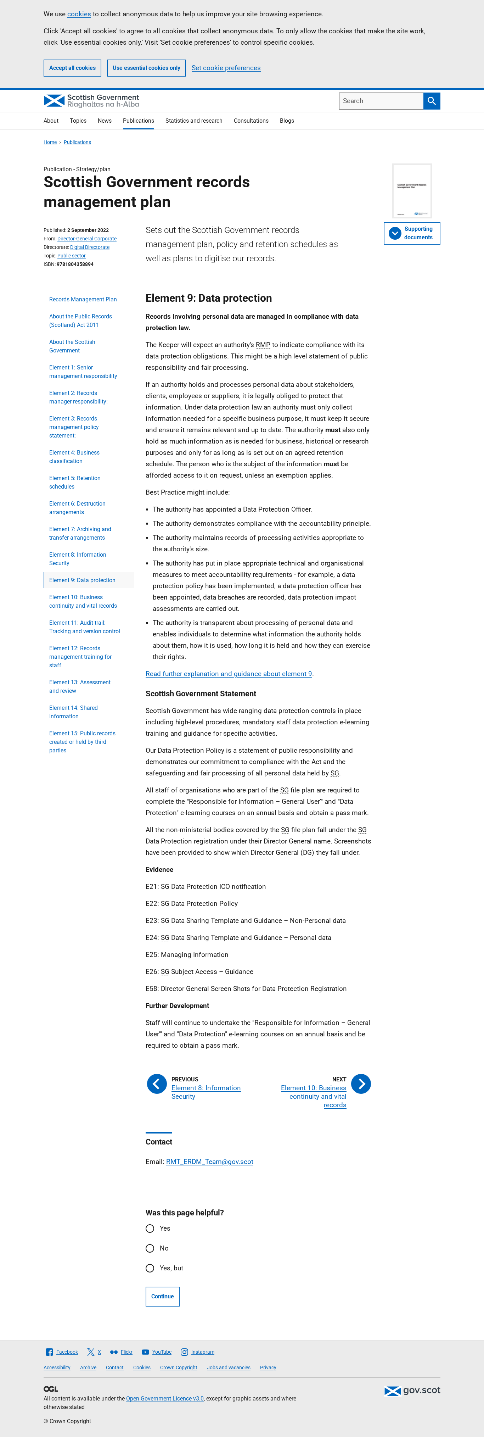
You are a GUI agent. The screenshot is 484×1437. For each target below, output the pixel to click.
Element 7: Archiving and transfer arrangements (80, 533)
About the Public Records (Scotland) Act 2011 (80, 320)
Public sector (71, 255)
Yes (165, 1228)
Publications (138, 120)
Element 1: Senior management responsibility (83, 371)
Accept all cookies (72, 68)
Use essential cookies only (146, 68)
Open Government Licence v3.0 (165, 1398)
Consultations (251, 120)
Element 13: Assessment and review (80, 686)
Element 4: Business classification (74, 456)
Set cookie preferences (226, 68)
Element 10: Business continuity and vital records (83, 601)
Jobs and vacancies (229, 1367)
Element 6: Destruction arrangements (77, 508)
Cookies (142, 1367)
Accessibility (57, 1367)
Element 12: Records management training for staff (80, 657)
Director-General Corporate (87, 238)
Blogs (287, 120)
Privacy (268, 1367)
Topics (78, 120)
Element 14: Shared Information (73, 712)
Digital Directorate (89, 247)
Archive (88, 1367)
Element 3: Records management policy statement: (74, 427)
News (105, 120)
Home (50, 142)
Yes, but (171, 1268)
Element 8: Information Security (77, 559)
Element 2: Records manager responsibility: (78, 397)
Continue (162, 1296)
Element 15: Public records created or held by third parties (82, 742)
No (164, 1248)
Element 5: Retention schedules (75, 482)
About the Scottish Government (72, 346)
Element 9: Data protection (82, 580)
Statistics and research (194, 120)
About (51, 120)
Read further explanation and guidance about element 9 (229, 674)
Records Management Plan (83, 299)
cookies (79, 14)
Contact (115, 1367)
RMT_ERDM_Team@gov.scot (209, 1162)
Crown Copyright (178, 1367)
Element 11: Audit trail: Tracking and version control (84, 627)
